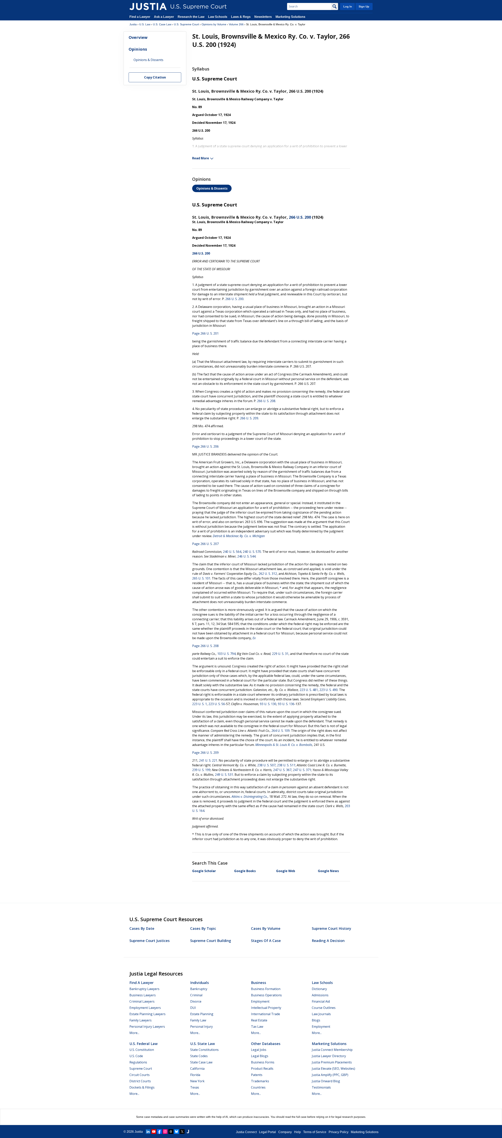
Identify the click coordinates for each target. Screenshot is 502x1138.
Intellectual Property (266, 1008)
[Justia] (148, 6)
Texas (194, 1087)
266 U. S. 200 (234, 299)
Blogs (316, 1020)
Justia (133, 24)
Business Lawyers (142, 995)
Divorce (195, 1001)
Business (258, 982)
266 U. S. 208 (266, 401)
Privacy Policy (338, 1132)
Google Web (285, 871)
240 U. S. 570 (252, 551)
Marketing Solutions (290, 16)
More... (134, 1033)
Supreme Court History (331, 928)
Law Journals (321, 1014)
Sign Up (364, 6)
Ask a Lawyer (164, 16)
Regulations (138, 1062)
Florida (195, 1075)
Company (285, 1132)
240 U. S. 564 (232, 551)
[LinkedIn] (148, 1131)
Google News (328, 871)
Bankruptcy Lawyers (144, 989)
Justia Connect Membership (332, 1050)
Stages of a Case (266, 940)
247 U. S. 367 (282, 770)
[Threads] (170, 1131)
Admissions (320, 995)
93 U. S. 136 (286, 704)
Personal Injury (201, 1026)
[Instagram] (165, 1131)
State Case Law (201, 1062)
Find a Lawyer (139, 16)
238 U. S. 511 (286, 765)
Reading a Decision (328, 940)
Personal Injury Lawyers (147, 1026)
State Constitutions (204, 1050)
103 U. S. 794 (226, 654)
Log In (347, 6)
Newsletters (263, 16)
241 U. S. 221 (208, 760)
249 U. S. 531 (224, 774)
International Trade (265, 1014)
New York (197, 1081)
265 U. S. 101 (201, 578)
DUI (193, 1008)
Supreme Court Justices (149, 940)
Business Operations (266, 995)
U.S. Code (136, 1056)
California (197, 1068)
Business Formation (265, 989)
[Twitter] (182, 1131)
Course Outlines (324, 1008)
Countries (258, 1087)
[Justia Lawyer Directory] (188, 1131)
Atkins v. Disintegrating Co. (250, 796)
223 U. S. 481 (309, 690)
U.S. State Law (202, 1043)
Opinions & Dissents (211, 188)
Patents (256, 1075)
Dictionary (319, 989)
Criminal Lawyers (142, 1001)
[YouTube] (153, 1131)
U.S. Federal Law (143, 1043)
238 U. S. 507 (266, 765)
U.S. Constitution (141, 1050)
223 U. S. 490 (328, 690)
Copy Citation (155, 77)
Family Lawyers (140, 1020)
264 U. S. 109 (280, 730)
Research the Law (191, 16)
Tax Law (257, 1026)
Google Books (245, 871)
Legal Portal (267, 1132)
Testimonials (321, 1087)
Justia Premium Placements (332, 1062)
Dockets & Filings (142, 1087)
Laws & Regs (241, 16)
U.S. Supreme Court (186, 24)
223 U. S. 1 (199, 704)
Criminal (196, 995)
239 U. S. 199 (201, 770)
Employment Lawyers (145, 1008)
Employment (260, 1001)
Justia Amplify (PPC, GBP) (330, 1075)
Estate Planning (201, 1014)
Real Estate (259, 1020)
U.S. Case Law (162, 24)
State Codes (199, 1056)
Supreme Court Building (210, 940)
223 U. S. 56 (216, 704)
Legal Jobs (258, 1050)
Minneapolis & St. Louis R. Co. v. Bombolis (283, 745)
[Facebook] (159, 1131)
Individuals (199, 982)
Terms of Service (314, 1132)
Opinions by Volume (214, 24)
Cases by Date (141, 928)
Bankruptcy (198, 989)
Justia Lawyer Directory (329, 1056)
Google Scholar (204, 871)
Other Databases (265, 1043)
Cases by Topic (203, 928)
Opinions (138, 49)
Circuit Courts (139, 1075)
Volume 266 (236, 24)
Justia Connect (246, 1132)
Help (297, 1132)
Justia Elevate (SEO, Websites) (333, 1068)
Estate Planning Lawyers (147, 1014)
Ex (254, 638)
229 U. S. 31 (280, 654)
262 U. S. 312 (268, 573)
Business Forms (262, 1062)
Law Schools (217, 16)
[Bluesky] (176, 1131)
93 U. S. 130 (268, 704)
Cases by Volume (265, 928)
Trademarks (260, 1081)
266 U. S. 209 (249, 418)
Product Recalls (262, 1068)
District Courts (140, 1081)
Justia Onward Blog (326, 1081)
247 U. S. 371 (302, 770)
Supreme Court (140, 1068)
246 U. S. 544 (246, 556)
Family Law (198, 1020)
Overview (138, 37)
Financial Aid (321, 1001)
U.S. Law (144, 24)
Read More (200, 158)
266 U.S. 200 (300, 217)
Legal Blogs (259, 1056)
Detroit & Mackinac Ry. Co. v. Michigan (239, 536)
